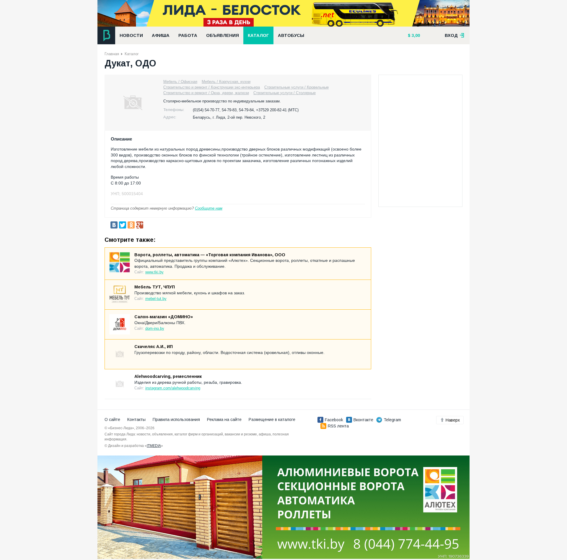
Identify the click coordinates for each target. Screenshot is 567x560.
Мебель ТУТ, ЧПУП (154, 287)
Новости (131, 35)
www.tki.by (154, 272)
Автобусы (291, 35)
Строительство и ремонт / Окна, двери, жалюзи (206, 93)
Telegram (392, 419)
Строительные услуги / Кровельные (296, 87)
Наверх (453, 420)
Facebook (334, 419)
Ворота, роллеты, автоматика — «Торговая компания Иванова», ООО (209, 254)
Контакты (136, 419)
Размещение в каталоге (272, 419)
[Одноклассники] (131, 224)
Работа (187, 35)
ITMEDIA (154, 446)
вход (452, 35)
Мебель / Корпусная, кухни (226, 81)
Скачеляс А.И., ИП (153, 346)
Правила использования (176, 419)
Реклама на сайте (224, 419)
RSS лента (338, 426)
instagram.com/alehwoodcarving (172, 388)
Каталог (258, 35)
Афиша (161, 35)
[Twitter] (122, 224)
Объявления (222, 35)
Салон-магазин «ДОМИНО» (163, 316)
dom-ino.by (154, 328)
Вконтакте (363, 419)
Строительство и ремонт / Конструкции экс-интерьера (211, 87)
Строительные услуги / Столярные (284, 93)
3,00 (415, 35)
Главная (112, 54)
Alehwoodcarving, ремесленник (168, 376)
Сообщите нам (208, 208)
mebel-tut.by (156, 298)
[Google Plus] (139, 224)
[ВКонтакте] (114, 224)
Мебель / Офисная (180, 81)
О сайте (112, 419)
